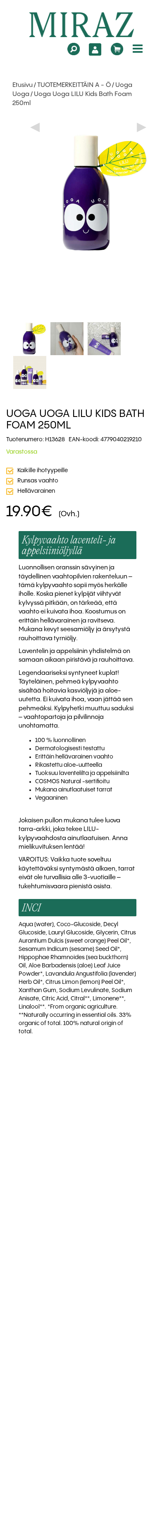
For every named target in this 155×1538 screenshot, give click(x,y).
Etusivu (22, 85)
